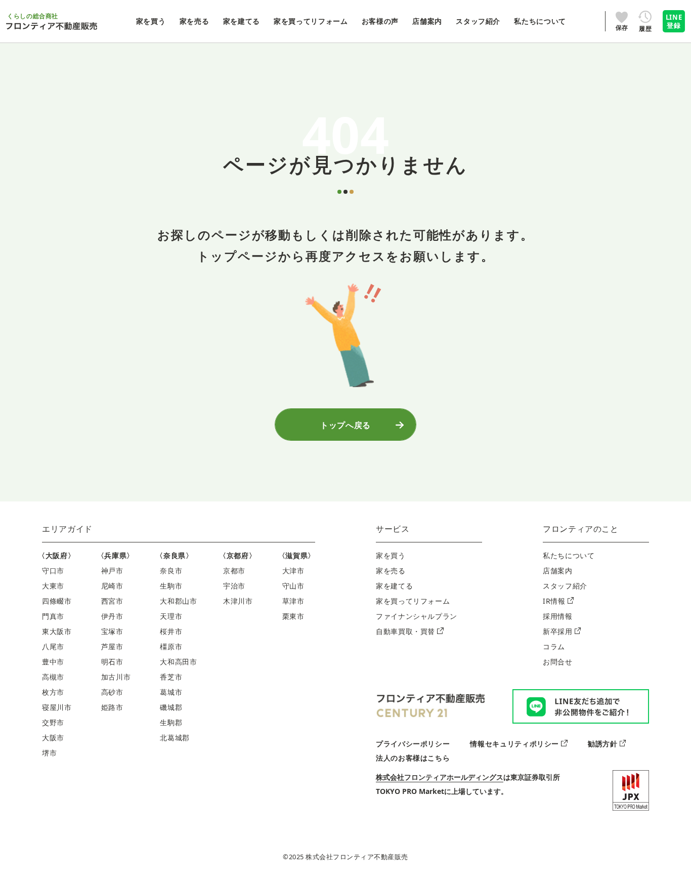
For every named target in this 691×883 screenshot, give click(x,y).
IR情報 (554, 601)
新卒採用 (558, 631)
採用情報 (558, 616)
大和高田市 (178, 661)
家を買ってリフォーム (413, 601)
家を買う (391, 555)
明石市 (112, 661)
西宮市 (112, 601)
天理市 (171, 616)
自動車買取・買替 (405, 631)
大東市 (53, 586)
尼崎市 (112, 586)
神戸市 (112, 570)
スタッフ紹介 (565, 586)
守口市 (53, 570)
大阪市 (53, 737)
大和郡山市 (178, 601)
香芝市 (171, 677)
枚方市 (53, 692)
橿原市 (171, 646)
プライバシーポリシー (413, 743)
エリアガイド (67, 528)
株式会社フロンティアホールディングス (439, 777)
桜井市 (171, 631)
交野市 (53, 722)
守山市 (293, 586)
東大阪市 (57, 631)
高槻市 (53, 677)
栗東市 (293, 616)
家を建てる (394, 586)
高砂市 (112, 692)
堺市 (49, 753)
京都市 (234, 570)
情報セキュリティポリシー (514, 743)
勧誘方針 (603, 743)
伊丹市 (112, 616)
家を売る (391, 570)
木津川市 (238, 601)
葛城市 (171, 692)
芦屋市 (112, 646)
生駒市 (171, 586)
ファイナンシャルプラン (416, 616)
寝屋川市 (57, 707)
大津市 (293, 570)
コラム (554, 646)
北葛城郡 (175, 737)
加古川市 (116, 677)
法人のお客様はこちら (413, 758)
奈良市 (171, 570)
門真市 (53, 616)
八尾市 (53, 646)
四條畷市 (57, 601)
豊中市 (53, 661)
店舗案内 (558, 570)
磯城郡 (171, 707)
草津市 (293, 601)
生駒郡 (171, 722)
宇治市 (234, 586)
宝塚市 (112, 631)
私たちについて (568, 555)
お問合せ (558, 661)
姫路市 (112, 707)
